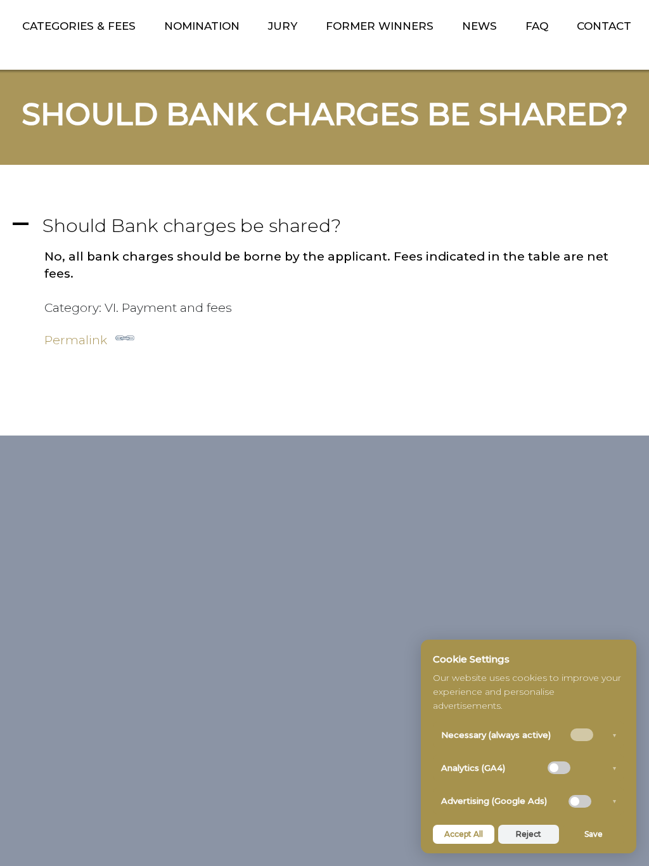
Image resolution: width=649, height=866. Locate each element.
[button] (324, 225)
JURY (282, 26)
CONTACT (604, 26)
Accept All (463, 834)
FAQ (536, 26)
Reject (528, 834)
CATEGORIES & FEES (79, 26)
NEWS (479, 26)
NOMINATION (202, 26)
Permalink (75, 340)
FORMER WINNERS (380, 26)
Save (593, 834)
